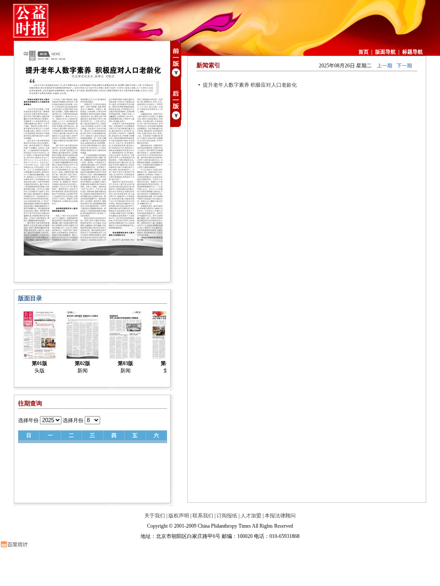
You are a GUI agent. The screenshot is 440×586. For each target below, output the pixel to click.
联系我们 (202, 516)
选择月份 (73, 420)
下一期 (404, 66)
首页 (363, 52)
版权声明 (178, 516)
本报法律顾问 (280, 516)
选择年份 (28, 420)
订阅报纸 (227, 516)
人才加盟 (251, 516)
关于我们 (154, 516)
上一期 (384, 66)
